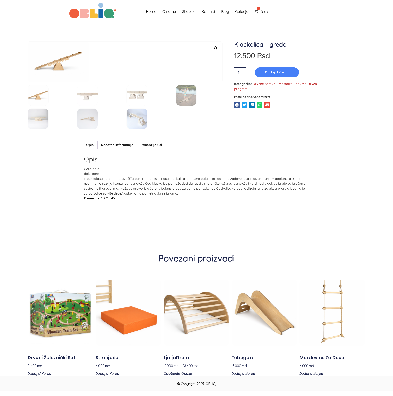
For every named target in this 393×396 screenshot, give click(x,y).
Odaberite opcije (178, 373)
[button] (237, 105)
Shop (186, 11)
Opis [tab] (90, 145)
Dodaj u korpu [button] (39, 373)
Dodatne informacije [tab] (117, 145)
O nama (169, 11)
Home (151, 11)
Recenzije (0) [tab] (151, 145)
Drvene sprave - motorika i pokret (279, 84)
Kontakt (208, 11)
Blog (225, 11)
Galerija (241, 11)
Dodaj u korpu (277, 72)
